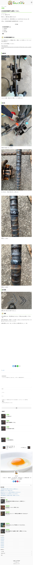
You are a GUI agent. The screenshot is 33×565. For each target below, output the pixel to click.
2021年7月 (2, 542)
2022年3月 (2, 537)
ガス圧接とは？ (9, 416)
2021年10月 (2, 539)
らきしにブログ (16, 560)
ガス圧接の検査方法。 (10, 439)
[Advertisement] (16, 332)
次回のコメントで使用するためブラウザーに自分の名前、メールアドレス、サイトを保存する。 (15, 399)
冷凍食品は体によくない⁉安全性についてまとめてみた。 (9, 493)
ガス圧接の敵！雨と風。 (10, 428)
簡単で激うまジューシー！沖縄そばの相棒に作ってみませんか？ (11, 492)
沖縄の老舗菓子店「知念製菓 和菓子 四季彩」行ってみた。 (10, 495)
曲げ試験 (5, 31)
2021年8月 (2, 540)
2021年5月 (2, 545)
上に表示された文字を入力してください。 (7, 402)
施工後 (5, 30)
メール (3, 392)
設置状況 (5, 28)
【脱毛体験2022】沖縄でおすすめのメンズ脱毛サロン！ (9, 488)
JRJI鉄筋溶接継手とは (6, 26)
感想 (3, 33)
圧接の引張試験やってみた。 (11, 422)
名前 (2, 388)
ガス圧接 (3, 370)
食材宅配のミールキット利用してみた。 (7, 490)
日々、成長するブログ (16, 562)
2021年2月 (2, 547)
